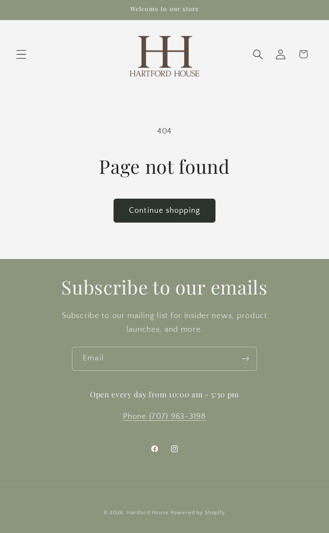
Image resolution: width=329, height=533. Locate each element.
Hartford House (148, 512)
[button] (21, 54)
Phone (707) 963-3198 (164, 416)
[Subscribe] (245, 359)
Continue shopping (164, 210)
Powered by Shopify (197, 512)
